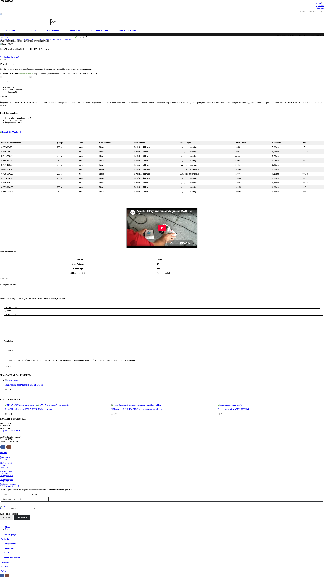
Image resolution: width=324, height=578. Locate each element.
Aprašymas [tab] (9, 87)
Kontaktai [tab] (9, 529)
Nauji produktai (53, 30)
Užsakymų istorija (6, 463)
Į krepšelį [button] (107, 382)
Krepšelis (6, 518)
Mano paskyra (5, 457)
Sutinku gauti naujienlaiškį (13, 499)
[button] (55, 18)
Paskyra (320, 8)
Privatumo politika (6, 471)
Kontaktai (303, 11)
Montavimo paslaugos (127, 30)
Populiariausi (75, 30)
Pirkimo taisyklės (6, 474)
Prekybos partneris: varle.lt (9, 486)
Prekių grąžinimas (6, 476)
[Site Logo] (25, 20)
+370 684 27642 (6, 1)
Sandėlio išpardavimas (99, 30)
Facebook (2, 447)
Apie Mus (312, 11)
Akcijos (33, 30)
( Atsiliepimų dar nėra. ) (9, 57)
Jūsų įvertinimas (11, 307)
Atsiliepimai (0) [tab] (11, 92)
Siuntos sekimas (5, 482)
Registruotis (4, 467)
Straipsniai (4, 459)
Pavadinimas (9, 341)
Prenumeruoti (32, 494)
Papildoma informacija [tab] (14, 90)
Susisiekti (3, 455)
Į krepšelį (5, 82)
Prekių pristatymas (6, 480)
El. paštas (8, 351)
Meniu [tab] (7, 527)
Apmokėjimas (21, 518)
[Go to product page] (58, 380)
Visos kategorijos (11, 30)
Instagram (8, 447)
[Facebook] (2, 575)
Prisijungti (3, 465)
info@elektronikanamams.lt (10, 430)
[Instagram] (7, 575)
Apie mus (320, 6)
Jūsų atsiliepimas (11, 314)
